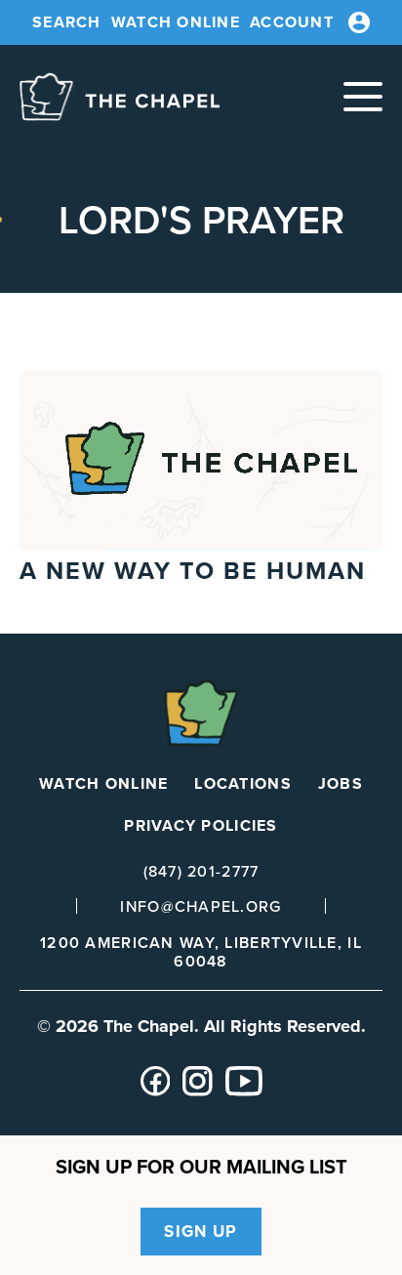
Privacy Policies (200, 825)
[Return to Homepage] (120, 96)
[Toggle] (362, 96)
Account (292, 22)
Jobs (340, 783)
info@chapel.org (200, 906)
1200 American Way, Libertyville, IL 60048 (201, 951)
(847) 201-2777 (201, 871)
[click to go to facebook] (156, 1091)
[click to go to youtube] (243, 1091)
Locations (243, 783)
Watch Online (175, 22)
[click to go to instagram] (197, 1091)
